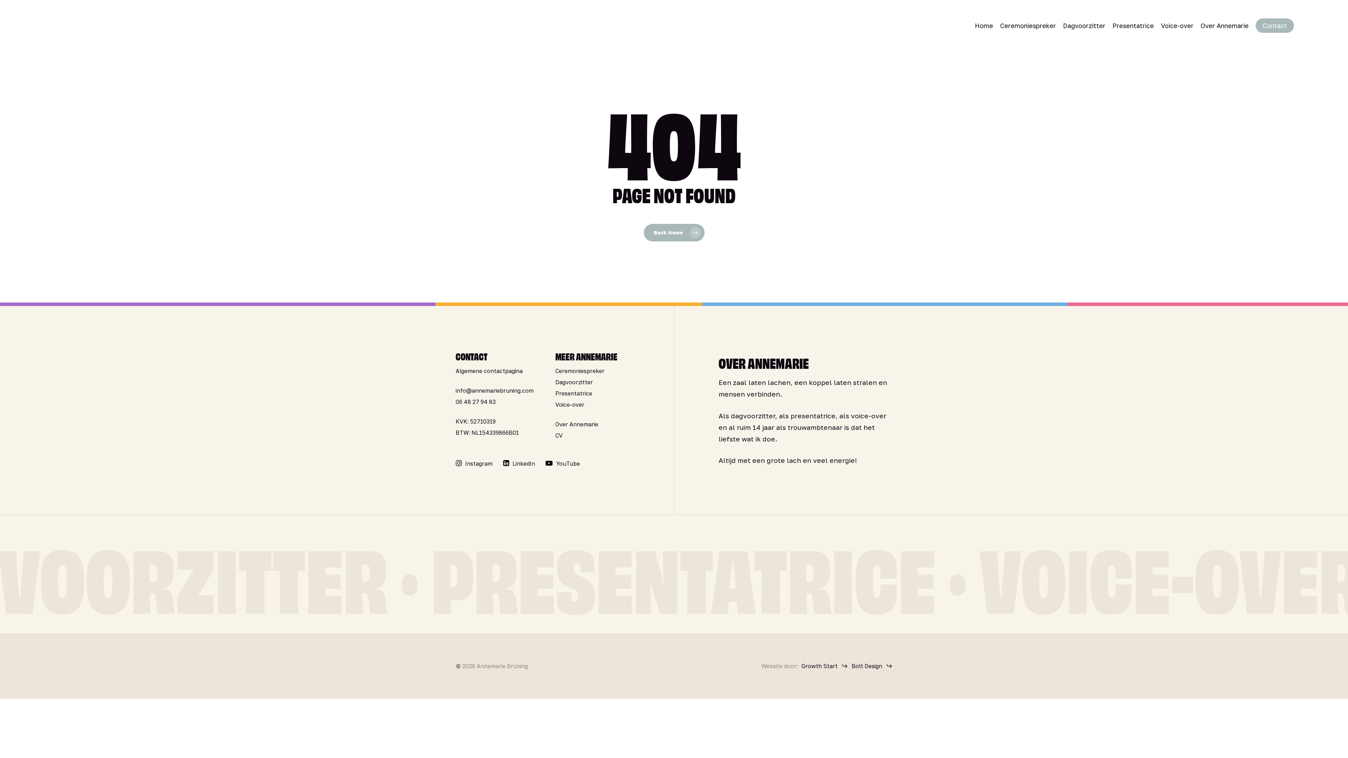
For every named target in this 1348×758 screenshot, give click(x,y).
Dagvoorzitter (574, 382)
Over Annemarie (576, 424)
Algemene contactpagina (489, 370)
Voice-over (569, 404)
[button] (479, 463)
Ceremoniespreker (579, 370)
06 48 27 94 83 (476, 401)
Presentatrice (573, 393)
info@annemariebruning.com (495, 390)
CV (559, 435)
